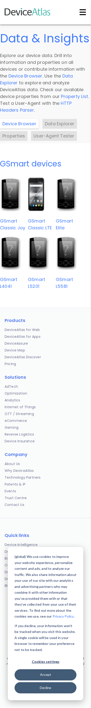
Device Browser (25, 76)
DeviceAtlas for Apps (23, 336)
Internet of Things (20, 407)
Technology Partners (23, 477)
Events (10, 491)
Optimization (16, 393)
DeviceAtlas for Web (22, 329)
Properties (13, 136)
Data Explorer (59, 124)
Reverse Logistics (19, 434)
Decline (45, 688)
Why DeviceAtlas (19, 470)
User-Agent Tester (53, 136)
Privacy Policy (63, 616)
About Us (12, 463)
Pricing (10, 363)
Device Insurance (20, 441)
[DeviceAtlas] (28, 15)
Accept (45, 674)
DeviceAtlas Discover (23, 357)
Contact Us (14, 504)
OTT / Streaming (19, 413)
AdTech (11, 386)
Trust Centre (16, 497)
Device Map (15, 350)
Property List (74, 96)
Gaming (11, 427)
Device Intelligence (21, 544)
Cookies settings (45, 662)
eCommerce (16, 420)
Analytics (12, 400)
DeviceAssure (16, 343)
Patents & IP (15, 484)
